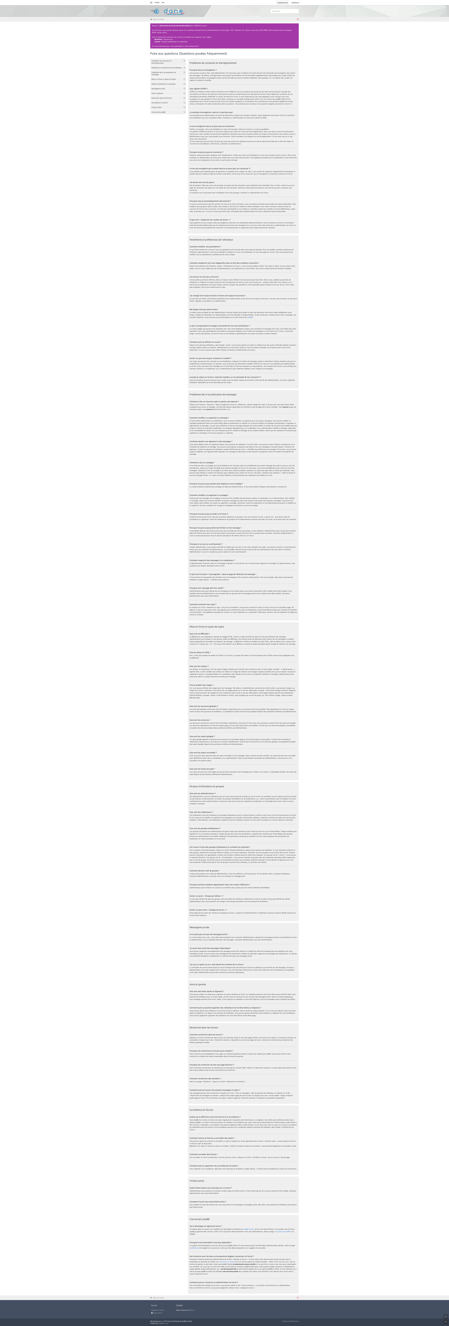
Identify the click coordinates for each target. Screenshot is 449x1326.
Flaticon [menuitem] (191, 1310)
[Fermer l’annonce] (296, 25)
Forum (157, 2)
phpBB (249, 317)
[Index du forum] (167, 11)
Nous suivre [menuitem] (157, 1313)
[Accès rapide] (151, 2)
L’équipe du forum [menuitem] (157, 1310)
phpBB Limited (248, 1229)
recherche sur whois (226, 1262)
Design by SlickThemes (290, 1321)
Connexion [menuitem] (295, 3)
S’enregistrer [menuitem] (282, 3)
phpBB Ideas (194, 1248)
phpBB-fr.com (163, 1323)
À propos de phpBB (283, 1231)
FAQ (163, 2)
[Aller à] (298, 19)
